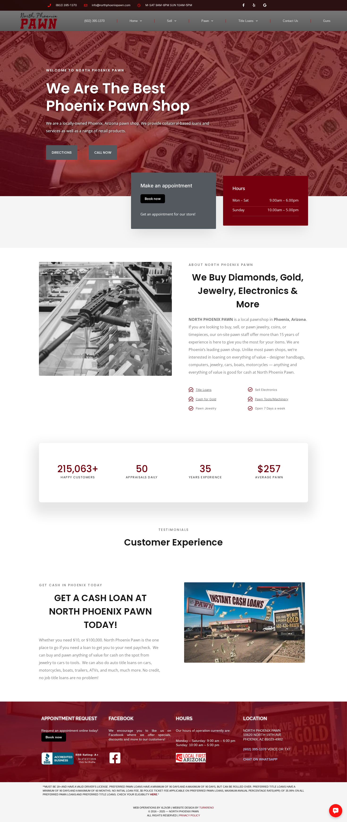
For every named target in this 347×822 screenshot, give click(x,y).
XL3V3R (165, 807)
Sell (169, 21)
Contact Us (290, 21)
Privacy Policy (189, 815)
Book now (153, 199)
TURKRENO (206, 807)
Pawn (205, 21)
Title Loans (246, 21)
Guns (326, 21)
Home (134, 21)
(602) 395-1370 (94, 21)
